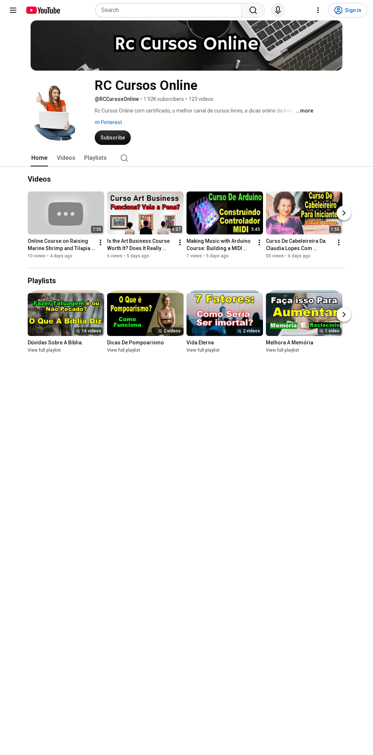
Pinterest (111, 122)
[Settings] (318, 10)
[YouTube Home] (42, 10)
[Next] (344, 213)
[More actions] (100, 242)
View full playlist (44, 350)
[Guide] (13, 10)
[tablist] (186, 158)
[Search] (253, 10)
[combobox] (170, 10)
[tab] (39, 158)
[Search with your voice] (278, 10)
